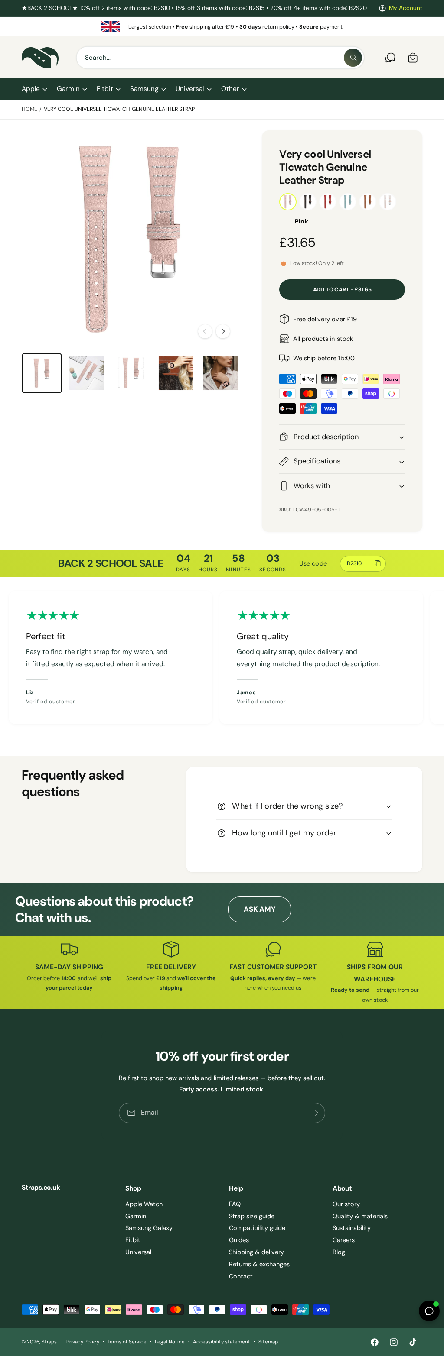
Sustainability (352, 1228)
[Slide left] (205, 331)
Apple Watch (144, 1204)
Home (29, 109)
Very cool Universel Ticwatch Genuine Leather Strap (119, 109)
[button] (34, 89)
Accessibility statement (221, 1342)
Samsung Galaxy (149, 1228)
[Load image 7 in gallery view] (86, 373)
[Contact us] (390, 57)
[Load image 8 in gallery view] (131, 373)
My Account (405, 8)
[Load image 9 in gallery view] (176, 373)
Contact (241, 1276)
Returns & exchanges (259, 1264)
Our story (346, 1204)
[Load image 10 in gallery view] (220, 373)
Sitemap (268, 1342)
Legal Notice (170, 1342)
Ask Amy (259, 909)
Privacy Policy (82, 1342)
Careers (344, 1240)
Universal (138, 1252)
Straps (49, 1342)
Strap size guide (251, 1216)
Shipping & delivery (256, 1252)
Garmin (135, 1216)
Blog (339, 1252)
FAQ (235, 1204)
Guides (239, 1240)
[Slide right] (223, 331)
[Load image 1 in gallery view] (42, 373)
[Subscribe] (315, 1113)
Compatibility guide (257, 1228)
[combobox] (220, 57)
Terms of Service (127, 1342)
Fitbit (132, 1240)
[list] (222, 26)
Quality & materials (360, 1216)
